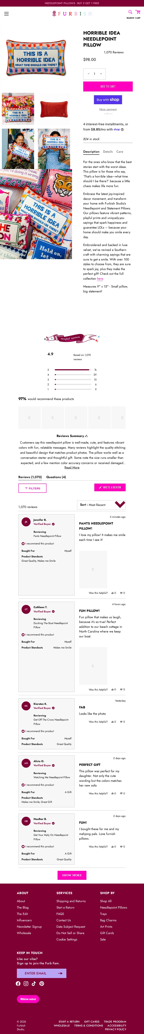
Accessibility (116, 1025)
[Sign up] (60, 973)
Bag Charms (108, 920)
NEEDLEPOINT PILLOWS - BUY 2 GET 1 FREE (72, 3)
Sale (103, 939)
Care (119, 151)
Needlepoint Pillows (113, 907)
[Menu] (6, 14)
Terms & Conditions (88, 1025)
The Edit (22, 914)
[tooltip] (86, 436)
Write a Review (114, 488)
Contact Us (63, 920)
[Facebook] (18, 983)
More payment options (108, 111)
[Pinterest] (41, 983)
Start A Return (69, 1021)
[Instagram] (26, 983)
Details (108, 151)
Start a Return (65, 907)
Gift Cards (107, 933)
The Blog (23, 907)
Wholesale (24, 933)
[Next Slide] (123, 417)
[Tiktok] (34, 983)
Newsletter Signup (29, 926)
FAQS (60, 914)
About (21, 901)
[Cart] (138, 12)
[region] (71, 417)
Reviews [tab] (30, 477)
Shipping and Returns (71, 901)
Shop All (106, 901)
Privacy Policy (115, 1029)
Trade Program (115, 1021)
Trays (103, 914)
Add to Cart (108, 86)
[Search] (130, 12)
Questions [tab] (56, 477)
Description (91, 151)
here (100, 278)
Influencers (24, 920)
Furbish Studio (21, 1027)
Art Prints (106, 926)
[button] (72, 370)
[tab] (93, 151)
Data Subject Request (70, 926)
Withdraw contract (28, 999)
